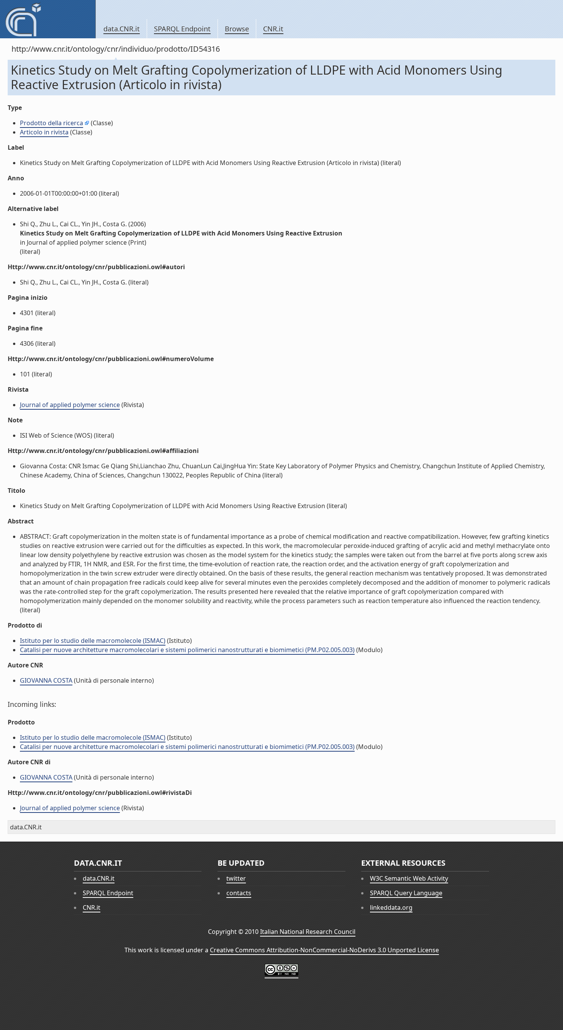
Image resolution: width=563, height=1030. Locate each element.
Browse (237, 28)
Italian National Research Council (307, 931)
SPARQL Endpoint (182, 28)
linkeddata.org (391, 907)
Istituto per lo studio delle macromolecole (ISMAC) (92, 640)
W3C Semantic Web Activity (409, 878)
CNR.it (273, 28)
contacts (238, 893)
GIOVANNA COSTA (46, 680)
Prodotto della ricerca (51, 123)
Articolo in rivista (44, 132)
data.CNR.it (121, 28)
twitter (236, 878)
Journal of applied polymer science (70, 405)
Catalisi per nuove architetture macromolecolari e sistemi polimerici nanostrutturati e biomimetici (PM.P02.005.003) (187, 650)
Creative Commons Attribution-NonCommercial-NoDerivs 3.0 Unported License (324, 950)
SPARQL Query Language (406, 893)
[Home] (47, 19)
